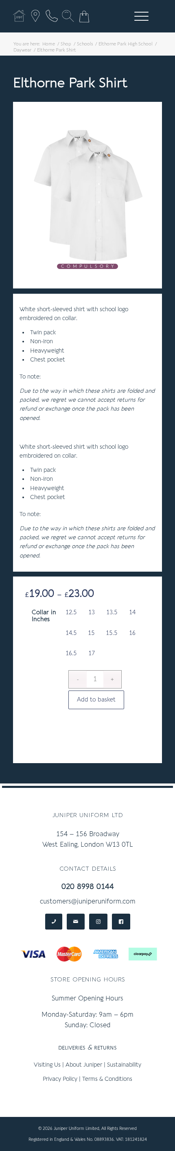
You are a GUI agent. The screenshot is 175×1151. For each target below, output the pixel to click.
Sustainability (124, 1064)
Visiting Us (47, 1064)
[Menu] (137, 16)
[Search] (68, 16)
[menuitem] (140, 16)
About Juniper (84, 1064)
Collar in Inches (44, 616)
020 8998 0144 (87, 886)
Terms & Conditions (107, 1079)
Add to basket (96, 699)
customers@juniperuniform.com (88, 901)
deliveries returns (87, 1047)
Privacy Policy (60, 1079)
